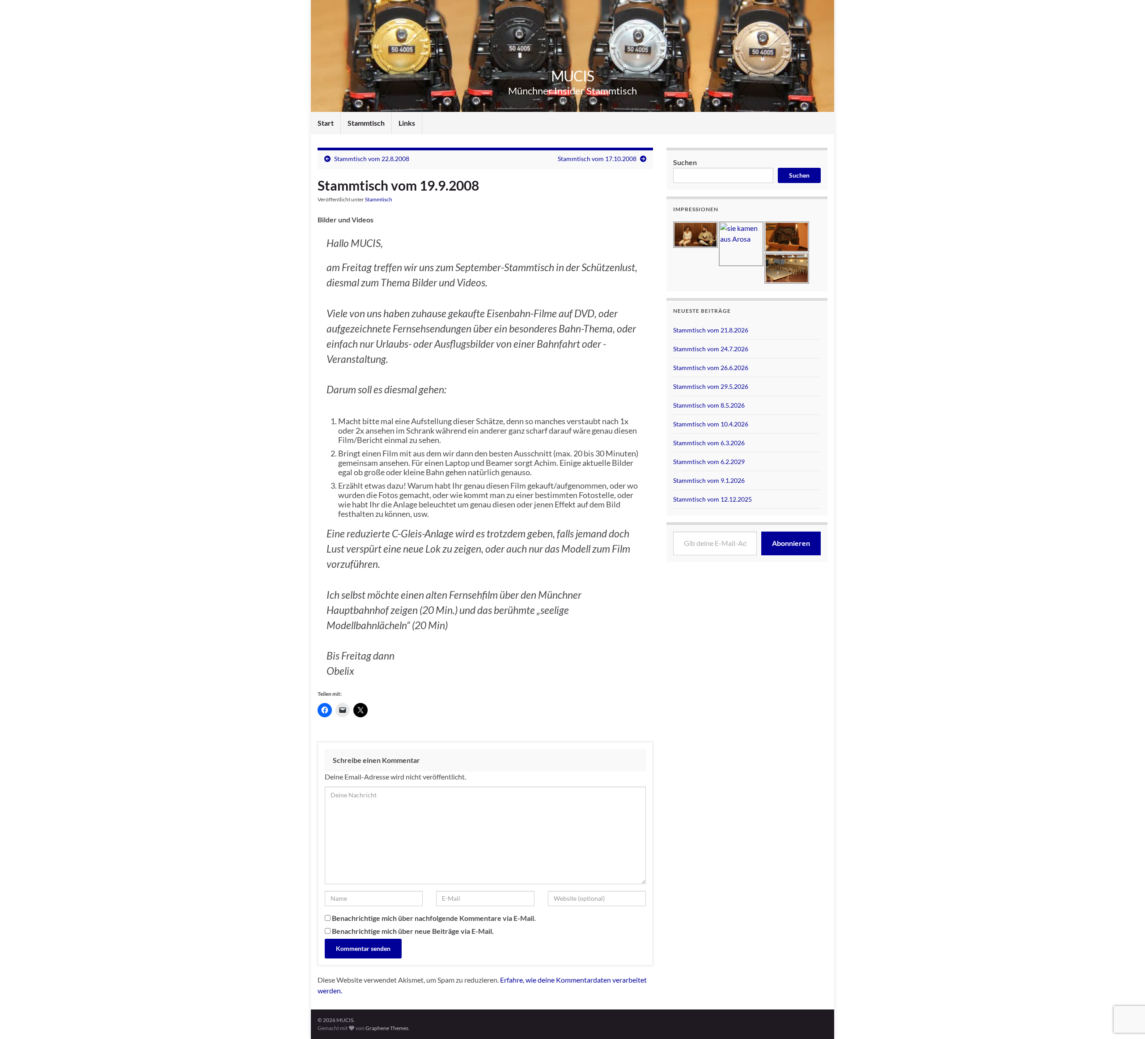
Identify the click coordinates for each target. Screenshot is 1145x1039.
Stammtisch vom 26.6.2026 (710, 367)
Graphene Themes (386, 1028)
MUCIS (572, 76)
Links (407, 123)
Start (326, 123)
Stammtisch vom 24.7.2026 (710, 349)
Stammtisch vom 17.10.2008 (597, 158)
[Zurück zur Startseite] (572, 56)
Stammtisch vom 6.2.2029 (709, 461)
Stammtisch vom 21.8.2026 (710, 330)
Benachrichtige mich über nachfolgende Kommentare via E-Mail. (434, 918)
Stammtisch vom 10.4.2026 (710, 424)
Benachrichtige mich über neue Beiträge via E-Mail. (413, 931)
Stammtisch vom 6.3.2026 (709, 443)
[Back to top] (1125, 986)
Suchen (685, 162)
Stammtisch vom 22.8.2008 (371, 158)
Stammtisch (366, 123)
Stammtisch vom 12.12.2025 (712, 499)
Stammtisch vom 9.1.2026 (709, 480)
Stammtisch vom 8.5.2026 (709, 405)
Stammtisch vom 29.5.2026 (710, 386)
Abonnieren (791, 543)
